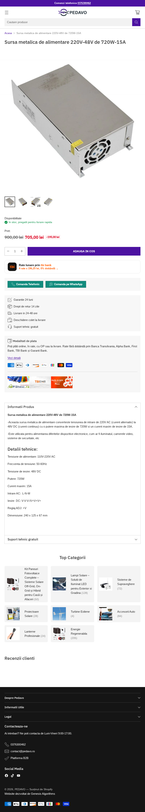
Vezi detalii (14, 357)
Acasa (8, 33)
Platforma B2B (20, 758)
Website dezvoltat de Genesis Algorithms (30, 793)
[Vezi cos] (137, 12)
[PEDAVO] (72, 12)
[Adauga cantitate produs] (21, 251)
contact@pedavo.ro (23, 751)
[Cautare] (136, 22)
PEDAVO (20, 789)
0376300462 (18, 744)
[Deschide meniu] (6, 12)
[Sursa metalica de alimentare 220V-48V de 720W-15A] (72, 121)
